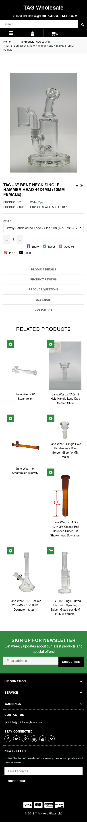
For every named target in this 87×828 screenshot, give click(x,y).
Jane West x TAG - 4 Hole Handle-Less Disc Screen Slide (65, 398)
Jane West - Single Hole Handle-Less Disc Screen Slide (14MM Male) (65, 450)
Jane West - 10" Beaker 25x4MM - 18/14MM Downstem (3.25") (25, 605)
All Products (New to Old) (35, 41)
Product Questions (43, 289)
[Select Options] (10, 344)
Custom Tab (43, 310)
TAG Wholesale (43, 7)
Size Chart (43, 300)
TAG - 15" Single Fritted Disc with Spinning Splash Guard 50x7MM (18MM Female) (65, 607)
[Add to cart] (50, 550)
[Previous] (77, 185)
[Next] (81, 185)
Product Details (43, 269)
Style (7, 221)
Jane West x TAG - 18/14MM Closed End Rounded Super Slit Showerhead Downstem (65, 528)
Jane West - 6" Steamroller (25, 396)
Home (7, 41)
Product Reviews (43, 279)
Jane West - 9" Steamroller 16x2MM (25, 470)
